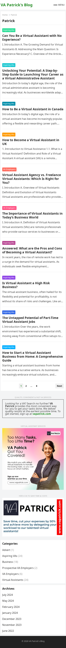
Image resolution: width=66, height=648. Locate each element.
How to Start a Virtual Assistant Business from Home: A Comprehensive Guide (32, 356)
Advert (6, 550)
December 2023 (11, 619)
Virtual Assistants (12, 580)
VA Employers (9, 169)
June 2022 (8, 631)
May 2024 (8, 601)
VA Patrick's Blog (17, 4)
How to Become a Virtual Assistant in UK (30, 142)
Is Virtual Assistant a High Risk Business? (26, 285)
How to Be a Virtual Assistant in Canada (32, 109)
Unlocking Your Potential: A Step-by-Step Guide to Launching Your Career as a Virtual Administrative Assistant (32, 74)
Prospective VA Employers (18, 568)
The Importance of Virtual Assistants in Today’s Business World (32, 215)
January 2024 (10, 613)
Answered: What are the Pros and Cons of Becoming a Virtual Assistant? (32, 250)
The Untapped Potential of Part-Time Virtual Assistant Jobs (30, 320)
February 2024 (11, 607)
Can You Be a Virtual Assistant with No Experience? (32, 37)
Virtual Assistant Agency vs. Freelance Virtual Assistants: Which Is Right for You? (31, 179)
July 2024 (7, 595)
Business (7, 562)
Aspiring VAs (8, 30)
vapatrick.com (42, 414)
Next (59, 386)
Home (5, 15)
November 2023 (11, 625)
